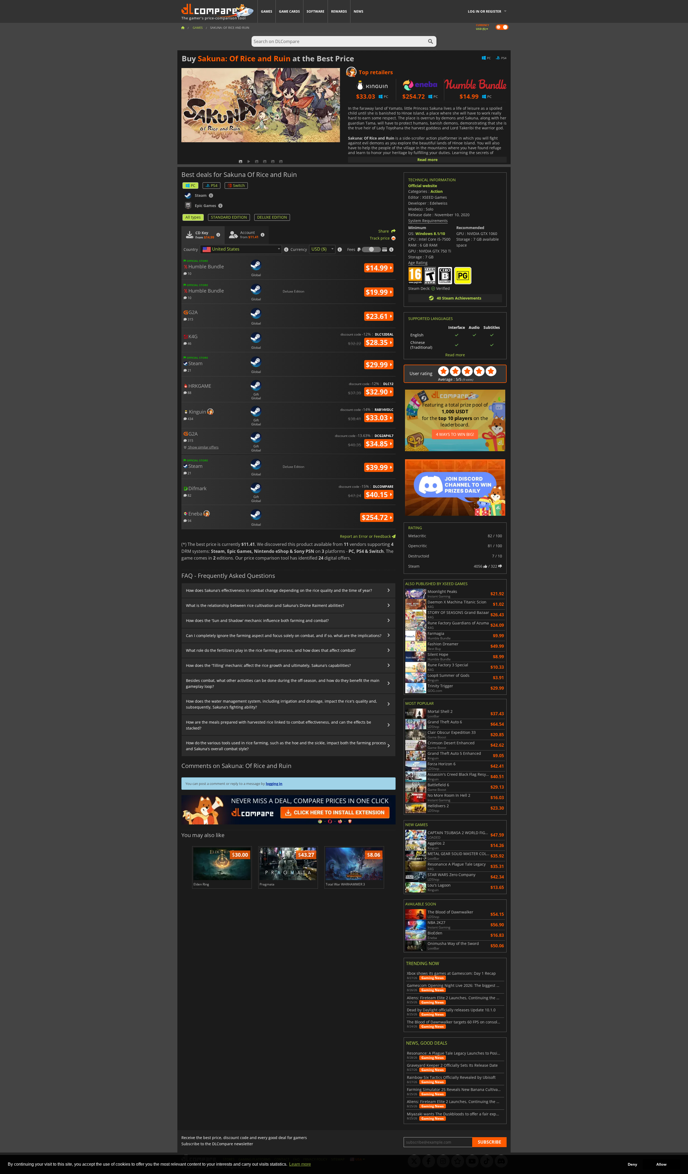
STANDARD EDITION (229, 217)
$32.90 (378, 391)
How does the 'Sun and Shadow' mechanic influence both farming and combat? (257, 620)
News (358, 11)
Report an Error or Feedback (366, 536)
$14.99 (378, 267)
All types (193, 217)
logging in (274, 783)
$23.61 (378, 316)
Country (191, 249)
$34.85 (378, 443)
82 (189, 495)
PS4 (214, 185)
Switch (239, 185)
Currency (299, 249)
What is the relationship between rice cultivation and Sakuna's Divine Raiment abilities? (265, 605)
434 (190, 419)
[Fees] (371, 249)
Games (266, 11)
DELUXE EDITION (272, 217)
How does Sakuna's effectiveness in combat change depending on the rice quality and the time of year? (279, 590)
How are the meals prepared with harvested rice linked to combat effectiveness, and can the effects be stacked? (278, 725)
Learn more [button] (300, 1164)
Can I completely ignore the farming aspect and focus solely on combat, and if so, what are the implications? (283, 635)
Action (437, 191)
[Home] (182, 28)
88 (189, 392)
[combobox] (241, 249)
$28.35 (378, 342)
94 (189, 520)
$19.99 (378, 292)
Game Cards (289, 11)
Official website (422, 185)
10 (189, 273)
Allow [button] (661, 1164)
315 (190, 319)
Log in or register (484, 11)
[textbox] (222, 249)
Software (315, 11)
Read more (427, 159)
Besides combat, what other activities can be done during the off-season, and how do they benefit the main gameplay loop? (282, 683)
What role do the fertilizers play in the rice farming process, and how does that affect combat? (271, 650)
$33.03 (378, 417)
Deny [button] (632, 1164)
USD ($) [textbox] (319, 249)
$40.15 (378, 494)
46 (189, 343)
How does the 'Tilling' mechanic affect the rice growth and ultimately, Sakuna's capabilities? (268, 665)
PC (193, 185)
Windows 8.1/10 (430, 233)
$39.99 (378, 467)
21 (189, 370)
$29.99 (378, 364)
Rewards (339, 11)
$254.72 (376, 517)
